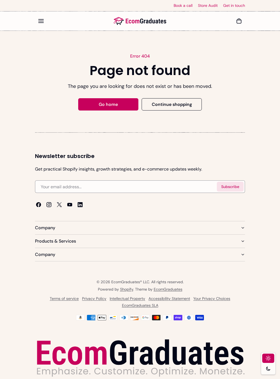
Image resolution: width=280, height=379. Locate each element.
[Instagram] (49, 205)
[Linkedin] (80, 205)
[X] (59, 205)
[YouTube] (70, 205)
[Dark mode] (268, 368)
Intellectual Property (127, 298)
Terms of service (64, 298)
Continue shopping (172, 104)
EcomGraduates (168, 289)
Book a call (183, 5)
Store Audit (208, 5)
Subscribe (230, 186)
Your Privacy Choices (211, 298)
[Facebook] (38, 205)
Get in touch (234, 5)
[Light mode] (268, 358)
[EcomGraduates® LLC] (140, 21)
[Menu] (41, 21)
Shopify (126, 289)
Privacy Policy (94, 298)
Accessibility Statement (169, 298)
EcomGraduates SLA (140, 305)
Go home (108, 104)
